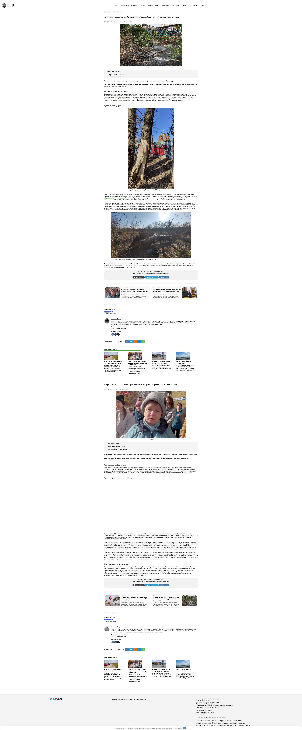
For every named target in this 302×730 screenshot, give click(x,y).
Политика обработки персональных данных (121, 699)
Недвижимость (165, 5)
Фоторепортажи (125, 5)
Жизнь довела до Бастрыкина (116, 446)
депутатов (122, 198)
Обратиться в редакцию (140, 699)
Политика (195, 5)
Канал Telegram (152, 277)
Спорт (189, 5)
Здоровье (183, 5)
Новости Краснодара (109, 11)
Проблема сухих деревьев (115, 76)
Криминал (143, 5)
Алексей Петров (116, 319)
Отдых (172, 5)
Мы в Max (165, 277)
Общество (116, 5)
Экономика (150, 5)
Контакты (202, 5)
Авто (177, 5)
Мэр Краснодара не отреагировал (117, 449)
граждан (130, 471)
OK (184, 728)
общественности (109, 198)
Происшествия (134, 5)
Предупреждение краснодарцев (117, 74)
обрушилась (121, 100)
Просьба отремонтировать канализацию (119, 448)
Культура (157, 5)
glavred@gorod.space (120, 328)
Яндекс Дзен (139, 277)
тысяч (141, 471)
